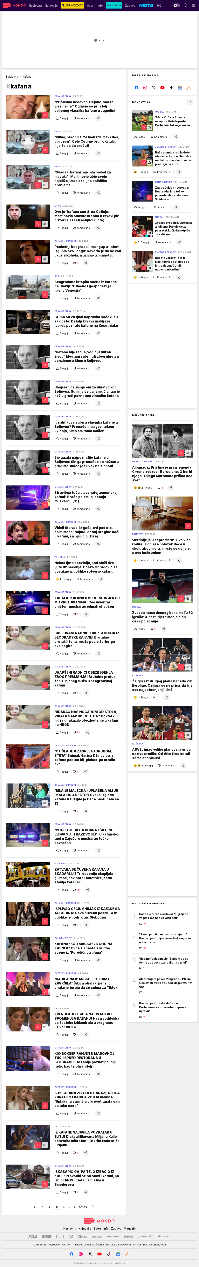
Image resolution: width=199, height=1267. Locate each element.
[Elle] (60, 1236)
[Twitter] (153, 87)
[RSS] (188, 87)
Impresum (54, 1244)
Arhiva (83, 1206)
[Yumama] (145, 1236)
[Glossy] (82, 1236)
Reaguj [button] (64, 118)
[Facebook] (136, 87)
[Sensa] (128, 1236)
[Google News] (179, 87)
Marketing (39, 1244)
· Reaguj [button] (65, 579)
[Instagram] (145, 87)
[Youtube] (162, 87)
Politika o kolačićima (118, 1244)
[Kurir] (32, 1236)
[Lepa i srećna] (97, 1236)
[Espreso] (46, 1236)
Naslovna (12, 76)
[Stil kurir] (71, 1236)
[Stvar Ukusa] (164, 1236)
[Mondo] (14, 5)
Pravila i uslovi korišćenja (89, 1244)
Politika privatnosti (154, 1244)
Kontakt (66, 1244)
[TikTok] (171, 87)
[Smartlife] (112, 1236)
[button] (81, 118)
